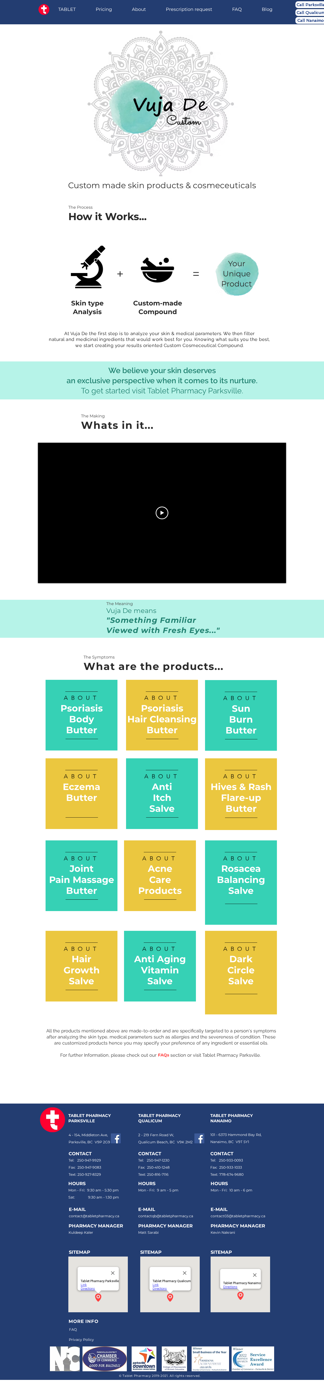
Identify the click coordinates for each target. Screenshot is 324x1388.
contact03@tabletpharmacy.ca (238, 1216)
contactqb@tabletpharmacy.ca (165, 1216)
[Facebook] (116, 1138)
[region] (81, 715)
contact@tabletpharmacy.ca (94, 1216)
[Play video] (162, 513)
